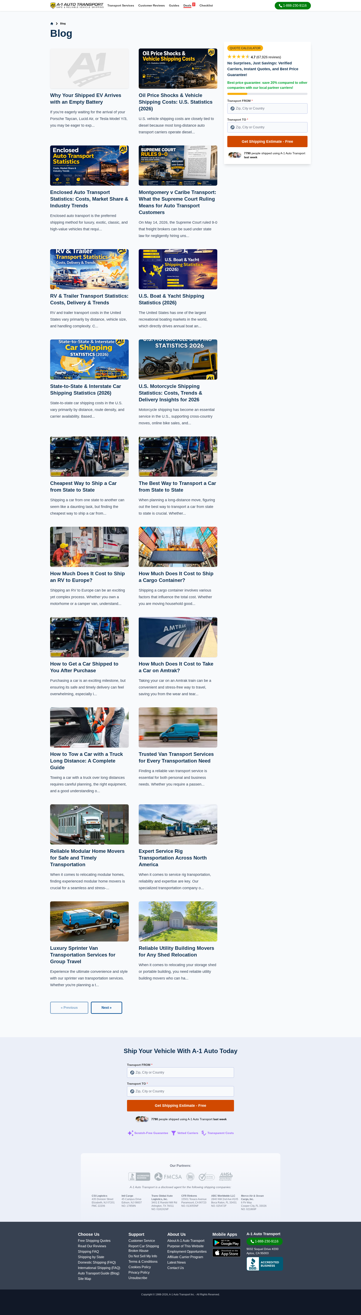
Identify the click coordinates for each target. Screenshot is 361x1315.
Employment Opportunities (187, 1251)
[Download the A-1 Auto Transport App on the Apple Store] (226, 1253)
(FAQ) (111, 1262)
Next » (107, 1007)
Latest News (176, 1262)
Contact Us (175, 1268)
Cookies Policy (139, 1267)
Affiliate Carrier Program (185, 1257)
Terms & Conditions (143, 1261)
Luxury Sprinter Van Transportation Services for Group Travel (82, 954)
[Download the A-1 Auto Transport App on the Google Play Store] (226, 1242)
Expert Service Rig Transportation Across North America (173, 857)
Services (120, 5)
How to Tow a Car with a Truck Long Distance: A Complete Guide (86, 760)
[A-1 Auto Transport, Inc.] (77, 5)
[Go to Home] (51, 23)
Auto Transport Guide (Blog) (98, 1273)
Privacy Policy (139, 1272)
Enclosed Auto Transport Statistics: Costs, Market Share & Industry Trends (89, 198)
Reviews (151, 5)
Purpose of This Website (185, 1246)
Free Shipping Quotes (94, 1240)
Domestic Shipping (92, 1262)
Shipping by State (91, 1257)
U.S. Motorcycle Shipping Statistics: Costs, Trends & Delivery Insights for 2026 (170, 392)
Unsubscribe (137, 1278)
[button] (293, 5)
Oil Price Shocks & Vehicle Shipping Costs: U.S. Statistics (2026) (175, 101)
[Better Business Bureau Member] (265, 1264)
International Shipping (94, 1268)
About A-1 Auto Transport (185, 1240)
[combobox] (267, 108)
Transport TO (237, 119)
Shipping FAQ (88, 1251)
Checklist (206, 5)
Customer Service (141, 1240)
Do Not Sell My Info (142, 1256)
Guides (174, 5)
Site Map (84, 1279)
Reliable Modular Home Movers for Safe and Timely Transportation (87, 857)
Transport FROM (240, 100)
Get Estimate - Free (267, 141)
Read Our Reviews (92, 1246)
